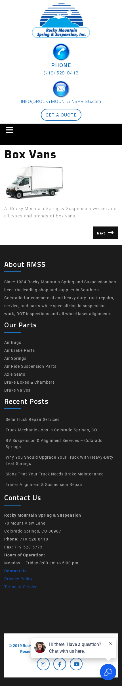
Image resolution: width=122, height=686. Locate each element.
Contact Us (15, 571)
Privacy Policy (18, 579)
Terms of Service (20, 587)
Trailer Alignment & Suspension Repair (44, 484)
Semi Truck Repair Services (33, 419)
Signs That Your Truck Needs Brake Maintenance (55, 474)
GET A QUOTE (61, 114)
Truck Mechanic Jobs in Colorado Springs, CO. (52, 430)
